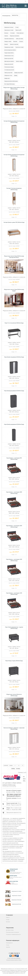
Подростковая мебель (9, 52)
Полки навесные (20, 33)
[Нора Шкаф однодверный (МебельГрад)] (14, 441)
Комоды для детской (9, 64)
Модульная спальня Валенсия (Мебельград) (14, 695)
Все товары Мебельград (9, 84)
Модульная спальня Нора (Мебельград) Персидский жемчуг (14, 256)
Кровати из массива (14, 44)
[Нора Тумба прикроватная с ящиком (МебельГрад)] (14, 644)
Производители (9, 942)
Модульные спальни (16, 895)
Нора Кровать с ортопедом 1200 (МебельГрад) (14, 593)
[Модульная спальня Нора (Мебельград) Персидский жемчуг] (14, 273)
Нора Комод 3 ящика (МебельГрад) (14, 660)
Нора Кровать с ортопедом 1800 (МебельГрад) (14, 492)
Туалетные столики (19, 47)
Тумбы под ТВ (18, 30)
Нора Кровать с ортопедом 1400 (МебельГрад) (14, 560)
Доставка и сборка (10, 930)
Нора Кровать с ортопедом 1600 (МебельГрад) (14, 526)
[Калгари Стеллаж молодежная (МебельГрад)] (14, 205)
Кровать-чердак (19, 61)
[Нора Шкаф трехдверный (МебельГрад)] (14, 374)
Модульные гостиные (9, 27)
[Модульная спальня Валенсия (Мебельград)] (14, 711)
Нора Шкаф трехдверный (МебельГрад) (14, 357)
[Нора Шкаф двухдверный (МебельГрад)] (14, 408)
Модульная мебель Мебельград (11, 81)
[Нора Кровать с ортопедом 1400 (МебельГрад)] (14, 576)
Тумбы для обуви (19, 38)
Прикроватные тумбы (9, 47)
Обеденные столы (8, 75)
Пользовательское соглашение (12, 932)
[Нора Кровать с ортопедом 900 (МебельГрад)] (14, 475)
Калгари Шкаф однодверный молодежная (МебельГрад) (14, 155)
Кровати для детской (9, 58)
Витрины (6, 33)
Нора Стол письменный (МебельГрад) (14, 323)
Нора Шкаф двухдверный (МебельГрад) (14, 390)
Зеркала (6, 35)
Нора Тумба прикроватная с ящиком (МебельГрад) (14, 627)
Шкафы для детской (18, 72)
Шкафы (15, 75)
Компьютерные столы (9, 55)
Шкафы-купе (7, 78)
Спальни (21, 41)
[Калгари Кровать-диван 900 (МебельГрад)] (14, 239)
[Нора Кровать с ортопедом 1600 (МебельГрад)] (14, 543)
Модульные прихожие (14, 35)
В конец (18, 768)
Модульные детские (16, 904)
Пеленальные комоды (9, 67)
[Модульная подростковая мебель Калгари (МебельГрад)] (14, 105)
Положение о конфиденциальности (13, 934)
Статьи (7, 945)
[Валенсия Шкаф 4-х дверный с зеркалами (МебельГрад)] (14, 745)
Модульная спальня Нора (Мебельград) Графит (14, 290)
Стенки (16, 27)
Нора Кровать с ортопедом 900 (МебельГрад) (14, 458)
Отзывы (7, 919)
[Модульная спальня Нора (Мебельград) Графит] (14, 306)
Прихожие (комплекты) (9, 38)
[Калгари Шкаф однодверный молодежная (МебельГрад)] (14, 172)
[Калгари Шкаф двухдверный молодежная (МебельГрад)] (14, 138)
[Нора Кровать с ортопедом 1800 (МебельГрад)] (14, 509)
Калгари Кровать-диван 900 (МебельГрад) (14, 222)
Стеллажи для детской (9, 69)
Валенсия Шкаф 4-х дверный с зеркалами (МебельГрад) (14, 728)
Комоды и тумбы (8, 41)
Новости (8, 917)
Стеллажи (12, 33)
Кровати (6, 44)
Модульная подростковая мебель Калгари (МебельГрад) (14, 88)
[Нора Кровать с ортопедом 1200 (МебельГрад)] (14, 610)
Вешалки (15, 41)
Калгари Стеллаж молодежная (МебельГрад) (14, 189)
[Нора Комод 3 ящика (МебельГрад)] (14, 678)
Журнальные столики (9, 30)
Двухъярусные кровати (9, 61)
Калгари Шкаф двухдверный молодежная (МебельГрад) (14, 121)
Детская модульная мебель (10, 50)
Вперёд (13, 768)
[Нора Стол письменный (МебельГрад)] (14, 340)
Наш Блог (8, 947)
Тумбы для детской (8, 72)
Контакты (8, 921)
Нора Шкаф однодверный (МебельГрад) (14, 424)
